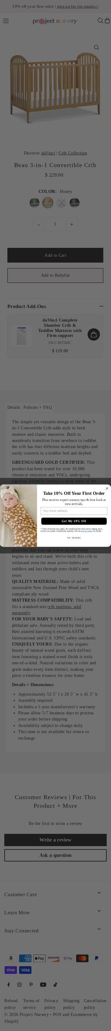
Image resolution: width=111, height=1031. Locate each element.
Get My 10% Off (74, 520)
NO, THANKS (74, 537)
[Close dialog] (107, 488)
